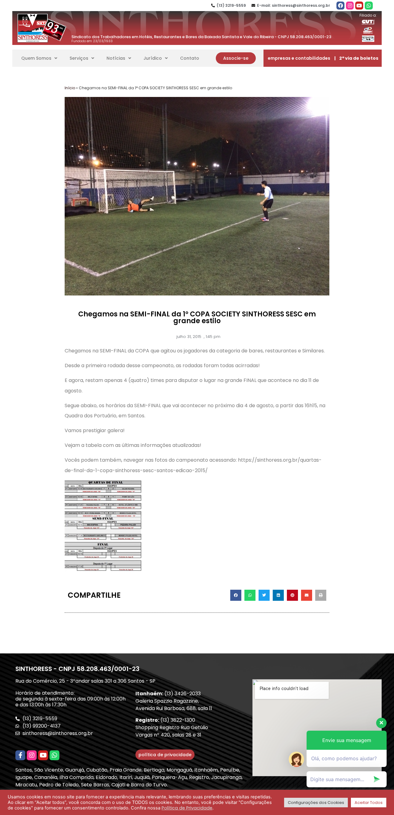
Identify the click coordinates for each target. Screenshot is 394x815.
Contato (189, 58)
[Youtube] (359, 6)
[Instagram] (350, 6)
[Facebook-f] (20, 755)
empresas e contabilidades (299, 58)
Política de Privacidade (187, 808)
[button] (236, 58)
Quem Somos (36, 58)
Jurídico (152, 58)
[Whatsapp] (369, 6)
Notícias (116, 58)
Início (70, 87)
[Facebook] (340, 6)
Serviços (79, 58)
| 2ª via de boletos (356, 58)
